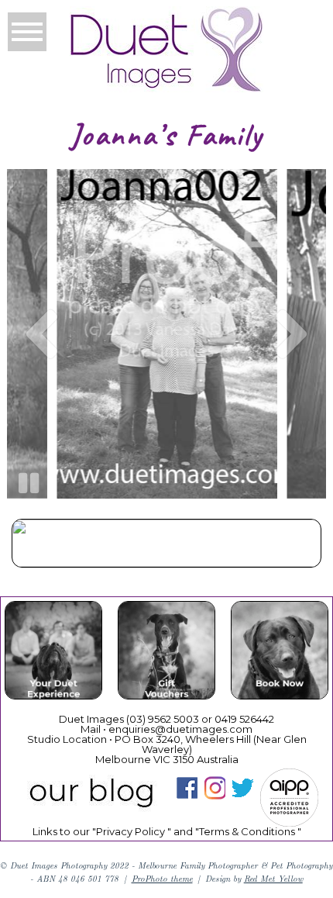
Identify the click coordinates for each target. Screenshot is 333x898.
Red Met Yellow (273, 878)
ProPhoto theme (162, 878)
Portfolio (165, 546)
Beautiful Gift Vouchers (165, 653)
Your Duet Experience (53, 653)
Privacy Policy (130, 831)
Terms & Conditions (247, 831)
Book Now (279, 653)
